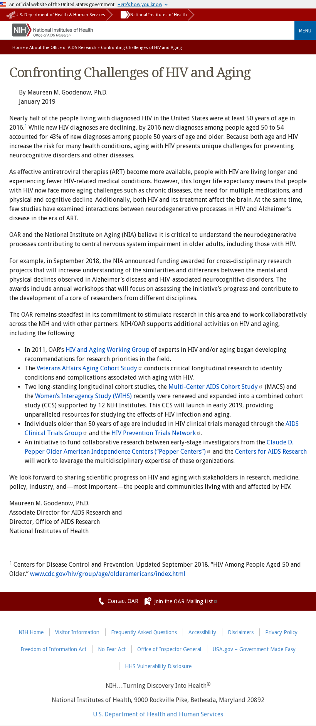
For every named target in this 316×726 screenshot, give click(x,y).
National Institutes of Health (158, 14)
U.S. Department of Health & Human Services (60, 14)
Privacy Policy (281, 632)
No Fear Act (112, 649)
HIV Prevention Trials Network (153, 433)
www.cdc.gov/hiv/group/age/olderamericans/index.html (107, 573)
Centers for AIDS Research (271, 451)
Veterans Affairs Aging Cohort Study (87, 368)
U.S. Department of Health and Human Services (158, 714)
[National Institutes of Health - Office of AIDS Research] (52, 34)
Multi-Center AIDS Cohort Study (213, 386)
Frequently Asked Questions (144, 632)
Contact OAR (123, 601)
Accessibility (202, 632)
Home (18, 47)
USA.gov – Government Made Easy (254, 649)
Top (298, 716)
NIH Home (31, 632)
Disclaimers (241, 632)
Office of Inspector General (169, 649)
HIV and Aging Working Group (108, 349)
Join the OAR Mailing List (183, 601)
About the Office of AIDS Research (62, 47)
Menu (305, 30)
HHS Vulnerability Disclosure (158, 666)
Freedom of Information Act (53, 649)
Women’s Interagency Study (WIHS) (83, 396)
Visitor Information (77, 632)
